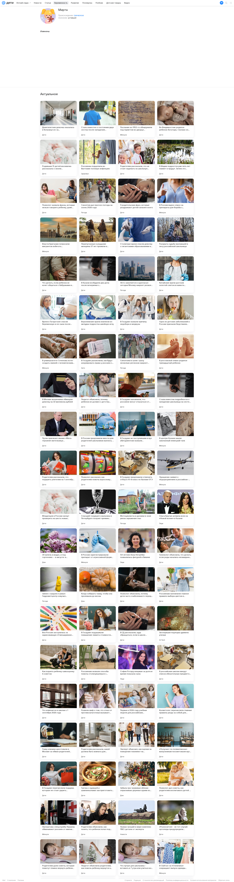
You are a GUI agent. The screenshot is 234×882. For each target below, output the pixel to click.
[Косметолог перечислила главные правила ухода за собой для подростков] (175, 702)
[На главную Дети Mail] (9, 3)
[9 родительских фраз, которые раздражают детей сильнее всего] (136, 197)
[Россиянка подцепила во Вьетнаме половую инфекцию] (97, 158)
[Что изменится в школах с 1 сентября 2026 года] (58, 702)
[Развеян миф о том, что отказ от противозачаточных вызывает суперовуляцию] (97, 702)
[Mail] (3, 3)
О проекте (128, 880)
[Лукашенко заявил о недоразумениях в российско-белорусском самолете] (175, 469)
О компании (11, 880)
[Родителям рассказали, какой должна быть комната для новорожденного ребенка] (97, 741)
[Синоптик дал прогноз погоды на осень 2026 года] (97, 197)
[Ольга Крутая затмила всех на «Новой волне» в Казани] (175, 508)
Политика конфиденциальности (177, 880)
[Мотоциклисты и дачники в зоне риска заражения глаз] (136, 508)
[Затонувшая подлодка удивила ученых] (175, 624)
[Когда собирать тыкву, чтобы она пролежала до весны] (97, 585)
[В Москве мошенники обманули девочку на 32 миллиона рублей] (58, 391)
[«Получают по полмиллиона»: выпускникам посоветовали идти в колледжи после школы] (175, 741)
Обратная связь (224, 880)
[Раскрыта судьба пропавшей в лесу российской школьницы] (175, 235)
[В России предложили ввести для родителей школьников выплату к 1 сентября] (97, 430)
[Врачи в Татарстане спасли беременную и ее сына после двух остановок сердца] (58, 313)
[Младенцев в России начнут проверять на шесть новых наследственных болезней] (58, 508)
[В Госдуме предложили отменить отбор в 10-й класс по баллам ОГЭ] (136, 469)
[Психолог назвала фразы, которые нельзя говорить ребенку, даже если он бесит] (58, 197)
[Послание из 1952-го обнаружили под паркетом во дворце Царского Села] (136, 119)
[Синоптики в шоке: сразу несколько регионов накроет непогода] (136, 352)
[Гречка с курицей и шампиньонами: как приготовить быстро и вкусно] (97, 780)
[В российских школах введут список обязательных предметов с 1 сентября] (175, 663)
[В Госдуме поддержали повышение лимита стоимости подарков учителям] (97, 624)
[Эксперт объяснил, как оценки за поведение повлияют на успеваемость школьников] (136, 741)
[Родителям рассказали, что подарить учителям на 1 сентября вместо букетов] (58, 469)
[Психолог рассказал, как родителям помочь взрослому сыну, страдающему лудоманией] (97, 469)
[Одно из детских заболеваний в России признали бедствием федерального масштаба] (175, 313)
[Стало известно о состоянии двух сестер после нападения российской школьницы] (97, 119)
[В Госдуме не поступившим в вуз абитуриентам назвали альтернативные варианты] (136, 430)
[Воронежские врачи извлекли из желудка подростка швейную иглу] (97, 313)
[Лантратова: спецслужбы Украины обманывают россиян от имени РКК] (58, 818)
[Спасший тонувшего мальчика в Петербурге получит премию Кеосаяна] (97, 508)
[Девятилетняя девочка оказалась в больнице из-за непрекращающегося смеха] (58, 119)
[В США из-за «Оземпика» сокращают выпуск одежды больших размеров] (175, 857)
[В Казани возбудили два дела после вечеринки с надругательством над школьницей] (97, 274)
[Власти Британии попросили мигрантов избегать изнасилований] (58, 235)
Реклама (21, 880)
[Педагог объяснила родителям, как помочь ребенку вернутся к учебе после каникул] (97, 857)
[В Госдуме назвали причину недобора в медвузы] (136, 313)
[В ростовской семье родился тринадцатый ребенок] (175, 352)
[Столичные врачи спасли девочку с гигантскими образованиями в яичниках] (136, 235)
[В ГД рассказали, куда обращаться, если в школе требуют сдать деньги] (136, 624)
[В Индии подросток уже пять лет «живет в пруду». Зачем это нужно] (175, 158)
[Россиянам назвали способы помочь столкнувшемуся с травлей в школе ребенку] (97, 663)
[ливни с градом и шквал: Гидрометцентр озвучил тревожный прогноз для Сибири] (58, 585)
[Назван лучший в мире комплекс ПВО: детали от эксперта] (136, 818)
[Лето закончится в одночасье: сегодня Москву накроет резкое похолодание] (136, 274)
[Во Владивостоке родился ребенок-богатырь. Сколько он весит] (175, 119)
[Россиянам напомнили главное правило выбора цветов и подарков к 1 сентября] (175, 585)
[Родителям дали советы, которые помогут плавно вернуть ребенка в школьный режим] (58, 857)
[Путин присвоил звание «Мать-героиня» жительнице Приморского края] (58, 430)
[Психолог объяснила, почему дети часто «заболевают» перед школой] (136, 585)
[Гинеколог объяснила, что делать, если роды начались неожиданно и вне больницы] (175, 546)
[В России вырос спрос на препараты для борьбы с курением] (175, 197)
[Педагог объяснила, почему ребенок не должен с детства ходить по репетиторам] (97, 391)
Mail (3, 880)
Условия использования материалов (203, 880)
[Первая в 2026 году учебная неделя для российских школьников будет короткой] (136, 702)
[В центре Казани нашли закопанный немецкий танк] (175, 430)
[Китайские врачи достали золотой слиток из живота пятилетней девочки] (175, 274)
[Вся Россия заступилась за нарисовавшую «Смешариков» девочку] (58, 624)
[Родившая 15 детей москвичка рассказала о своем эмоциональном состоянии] (58, 158)
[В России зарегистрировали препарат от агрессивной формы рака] (97, 546)
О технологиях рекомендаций (153, 880)
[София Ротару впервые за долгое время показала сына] (136, 663)
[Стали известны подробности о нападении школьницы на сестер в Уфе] (175, 391)
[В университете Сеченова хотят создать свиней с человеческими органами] (58, 352)
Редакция (137, 880)
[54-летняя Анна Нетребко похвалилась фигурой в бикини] (136, 546)
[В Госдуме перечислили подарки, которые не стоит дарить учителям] (58, 780)
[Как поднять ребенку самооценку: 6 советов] (58, 663)
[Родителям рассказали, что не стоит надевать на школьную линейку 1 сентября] (136, 158)
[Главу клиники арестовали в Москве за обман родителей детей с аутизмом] (58, 741)
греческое (79, 15)
